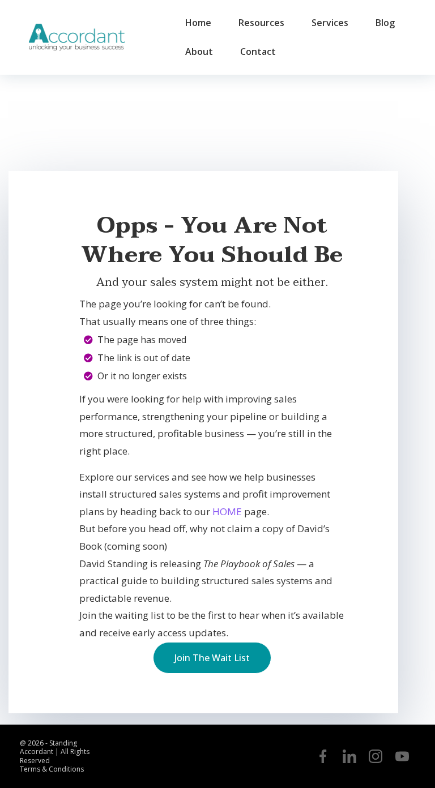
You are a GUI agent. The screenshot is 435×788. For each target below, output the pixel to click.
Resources (261, 22)
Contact (258, 51)
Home (198, 22)
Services (330, 22)
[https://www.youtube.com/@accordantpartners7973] (402, 756)
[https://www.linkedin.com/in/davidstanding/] (349, 756)
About (199, 51)
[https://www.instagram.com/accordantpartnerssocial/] (375, 756)
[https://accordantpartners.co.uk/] (76, 37)
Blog (385, 22)
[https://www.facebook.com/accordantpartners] (322, 756)
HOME (227, 511)
